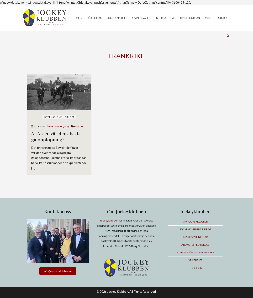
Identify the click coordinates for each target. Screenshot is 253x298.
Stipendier (195, 260)
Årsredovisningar (195, 237)
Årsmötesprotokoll (195, 244)
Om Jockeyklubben (195, 221)
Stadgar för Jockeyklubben (195, 252)
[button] (80, 18)
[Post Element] (59, 124)
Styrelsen (195, 267)
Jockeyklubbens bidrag (195, 229)
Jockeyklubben (109, 220)
